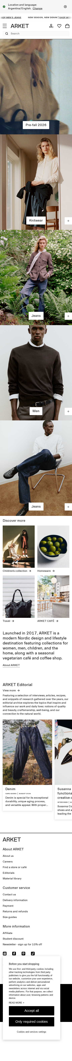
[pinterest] (23, 954)
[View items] (68, 221)
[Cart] (67, 26)
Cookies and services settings (31, 1032)
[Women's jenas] (36, 277)
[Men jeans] (36, 468)
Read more (16, 1002)
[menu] (5, 26)
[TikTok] (33, 954)
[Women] (36, 86)
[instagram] (5, 954)
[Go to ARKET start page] (20, 26)
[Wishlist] (59, 26)
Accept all (31, 1010)
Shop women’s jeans (46, 17)
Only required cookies (31, 1021)
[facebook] (14, 954)
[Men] (36, 372)
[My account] (51, 26)
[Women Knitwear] (36, 182)
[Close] (65, 7)
